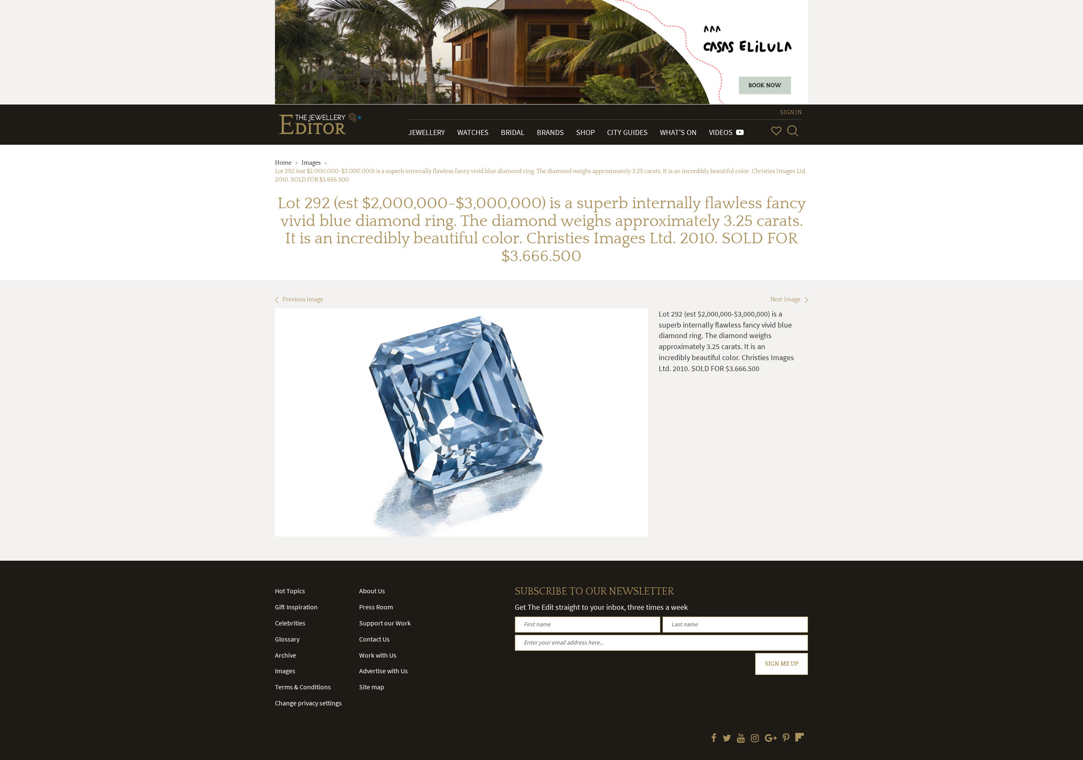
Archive (285, 655)
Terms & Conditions (303, 687)
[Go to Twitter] (727, 738)
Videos (722, 132)
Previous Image (303, 299)
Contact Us (374, 639)
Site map (371, 687)
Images (311, 163)
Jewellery (426, 132)
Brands (550, 132)
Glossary (287, 639)
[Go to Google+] (771, 738)
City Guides (627, 132)
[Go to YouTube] (741, 738)
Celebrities (290, 623)
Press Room (376, 607)
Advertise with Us (383, 670)
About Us (372, 591)
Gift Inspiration (296, 607)
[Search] (793, 131)
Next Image (785, 299)
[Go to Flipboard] (799, 737)
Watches (473, 132)
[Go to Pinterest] (786, 738)
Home (283, 163)
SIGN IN (791, 112)
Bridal (513, 132)
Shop (585, 132)
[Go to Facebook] (714, 738)
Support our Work (385, 623)
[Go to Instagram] (755, 738)
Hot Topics (290, 591)
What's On (678, 132)
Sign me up (781, 664)
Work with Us (377, 655)
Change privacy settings (308, 703)
